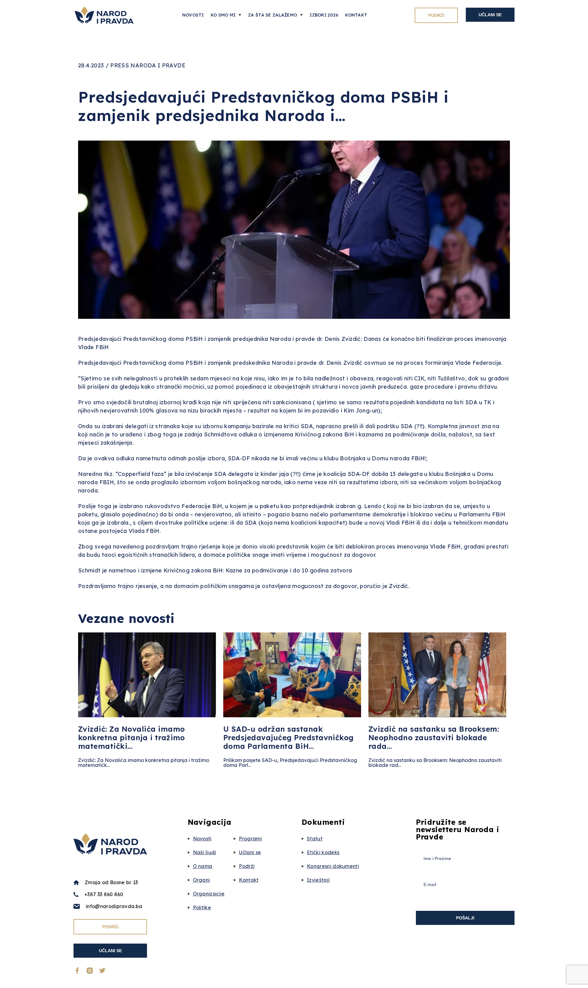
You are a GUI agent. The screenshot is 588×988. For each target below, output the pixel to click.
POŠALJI (465, 917)
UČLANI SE (490, 14)
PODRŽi (110, 926)
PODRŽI (436, 15)
